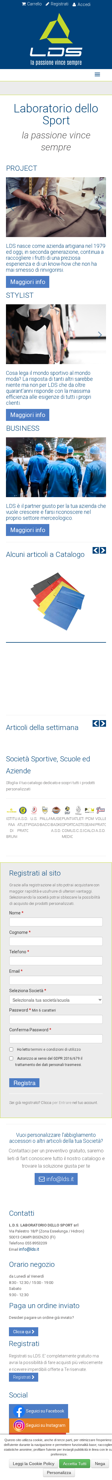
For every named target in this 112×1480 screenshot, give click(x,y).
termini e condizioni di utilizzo (56, 1049)
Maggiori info (27, 281)
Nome (16, 913)
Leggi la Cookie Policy (33, 1463)
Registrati (59, 3)
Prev (96, 550)
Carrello (34, 3)
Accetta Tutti (74, 1463)
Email (16, 971)
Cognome (20, 932)
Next (103, 550)
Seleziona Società (27, 990)
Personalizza (59, 1472)
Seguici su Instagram (45, 1425)
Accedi (83, 4)
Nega (100, 1463)
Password (32, 1010)
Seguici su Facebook (44, 1411)
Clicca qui (22, 1331)
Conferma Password (30, 1029)
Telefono (19, 951)
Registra (24, 1082)
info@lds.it (59, 1179)
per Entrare (61, 1102)
